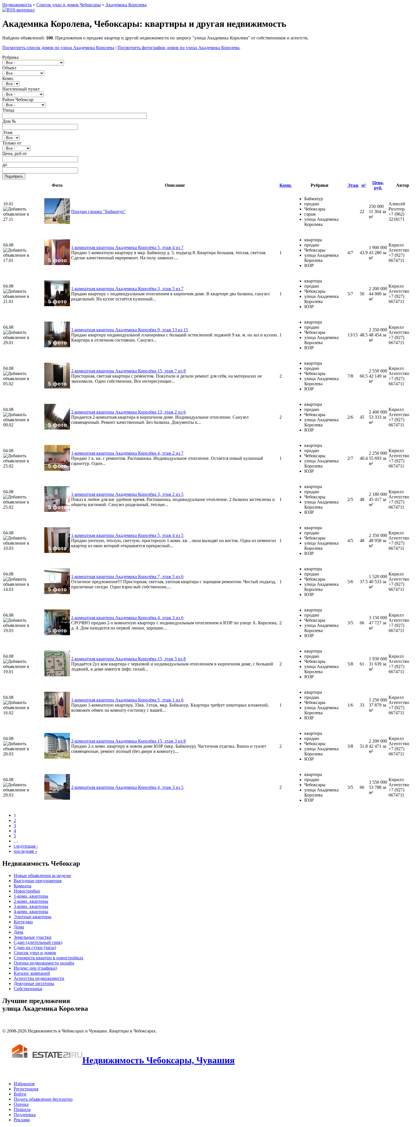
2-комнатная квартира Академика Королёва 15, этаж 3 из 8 (128, 741)
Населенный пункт (21, 89)
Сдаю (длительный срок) (38, 942)
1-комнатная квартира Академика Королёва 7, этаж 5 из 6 (127, 576)
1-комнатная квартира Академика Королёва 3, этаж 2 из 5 (127, 494)
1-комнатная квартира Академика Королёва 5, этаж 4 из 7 (127, 247)
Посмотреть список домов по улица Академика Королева (58, 47)
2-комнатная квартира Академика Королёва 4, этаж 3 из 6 (127, 617)
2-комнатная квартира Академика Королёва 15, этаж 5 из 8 (128, 658)
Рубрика (10, 57)
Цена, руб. (378, 185)
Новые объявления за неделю (42, 875)
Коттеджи (23, 921)
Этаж (7, 132)
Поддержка (25, 1114)
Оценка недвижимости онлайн (44, 962)
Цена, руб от (14, 153)
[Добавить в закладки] (23, 211)
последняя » (25, 851)
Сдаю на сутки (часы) (35, 947)
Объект (9, 67)
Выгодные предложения (37, 880)
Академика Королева (126, 4)
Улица (8, 110)
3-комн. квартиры (31, 906)
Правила (22, 1109)
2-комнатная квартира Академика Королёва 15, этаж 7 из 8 (128, 370)
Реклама (22, 1119)
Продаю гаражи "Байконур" (98, 211)
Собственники (28, 988)
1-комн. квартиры (31, 896)
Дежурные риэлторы (34, 983)
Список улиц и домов (35, 952)
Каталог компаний (32, 973)
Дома (19, 927)
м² (363, 185)
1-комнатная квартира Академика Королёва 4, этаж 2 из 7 (127, 453)
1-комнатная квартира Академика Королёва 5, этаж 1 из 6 (127, 699)
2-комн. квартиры (31, 901)
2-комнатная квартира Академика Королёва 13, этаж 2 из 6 (128, 412)
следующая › (26, 846)
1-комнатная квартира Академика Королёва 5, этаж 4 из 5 (127, 535)
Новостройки (27, 891)
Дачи (18, 932)
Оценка (21, 1104)
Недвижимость (17, 4)
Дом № (9, 121)
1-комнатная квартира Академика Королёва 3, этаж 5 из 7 (127, 288)
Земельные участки (32, 937)
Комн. (8, 78)
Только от (11, 143)
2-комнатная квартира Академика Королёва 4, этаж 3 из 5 (127, 787)
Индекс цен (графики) (35, 968)
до (4, 164)
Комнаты (22, 885)
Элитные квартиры (32, 916)
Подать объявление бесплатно (43, 1099)
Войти (20, 1094)
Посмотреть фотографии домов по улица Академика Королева (178, 47)
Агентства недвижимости (39, 978)
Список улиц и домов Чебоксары (68, 4)
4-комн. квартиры (31, 911)
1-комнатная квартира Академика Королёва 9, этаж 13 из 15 (129, 329)
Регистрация (26, 1088)
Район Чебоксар (17, 99)
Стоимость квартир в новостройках (48, 957)
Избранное (24, 1083)
